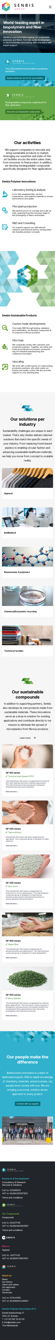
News (5, 1279)
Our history (7, 1282)
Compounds (8, 1217)
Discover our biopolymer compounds (23, 112)
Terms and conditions (12, 1197)
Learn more (25, 738)
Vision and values (10, 1284)
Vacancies (7, 1292)
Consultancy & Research (14, 1182)
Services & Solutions (12, 1185)
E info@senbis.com (11, 1322)
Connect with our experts (27, 1104)
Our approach (8, 1287)
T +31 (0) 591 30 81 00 (13, 1319)
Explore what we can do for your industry (25, 78)
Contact (6, 1289)
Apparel (5, 1250)
